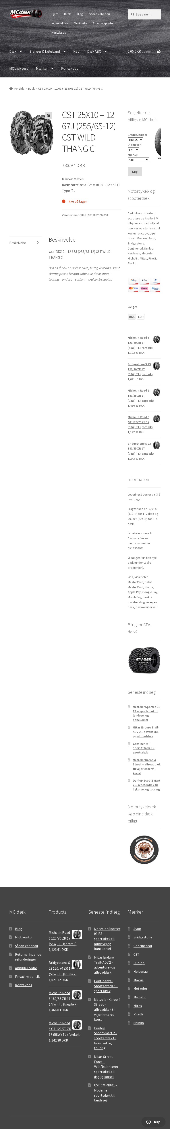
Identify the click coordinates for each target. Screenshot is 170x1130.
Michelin (139, 997)
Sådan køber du (99, 14)
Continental (142, 946)
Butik (67, 14)
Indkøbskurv (60, 23)
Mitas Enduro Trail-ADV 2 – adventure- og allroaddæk (146, 731)
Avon (137, 928)
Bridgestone (142, 937)
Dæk (12, 51)
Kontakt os (59, 33)
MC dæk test (18, 68)
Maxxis (138, 980)
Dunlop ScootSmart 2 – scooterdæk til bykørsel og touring (146, 784)
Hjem (55, 14)
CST (136, 954)
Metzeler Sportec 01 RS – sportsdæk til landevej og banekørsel (146, 713)
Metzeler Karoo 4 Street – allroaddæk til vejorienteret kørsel (146, 766)
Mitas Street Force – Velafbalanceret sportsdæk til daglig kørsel (106, 1066)
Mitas (137, 1005)
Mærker (42, 68)
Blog (80, 14)
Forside (19, 88)
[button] (48, 115)
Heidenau (140, 971)
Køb (76, 51)
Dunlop (139, 963)
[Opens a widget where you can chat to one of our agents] (153, 1122)
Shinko (138, 1022)
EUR (140, 317)
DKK (132, 317)
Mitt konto (23, 937)
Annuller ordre (26, 968)
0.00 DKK (139, 51)
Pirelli (138, 1014)
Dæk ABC (94, 51)
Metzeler (140, 988)
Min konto (80, 23)
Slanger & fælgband (45, 51)
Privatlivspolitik (103, 23)
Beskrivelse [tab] (18, 242)
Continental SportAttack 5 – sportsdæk (144, 748)
